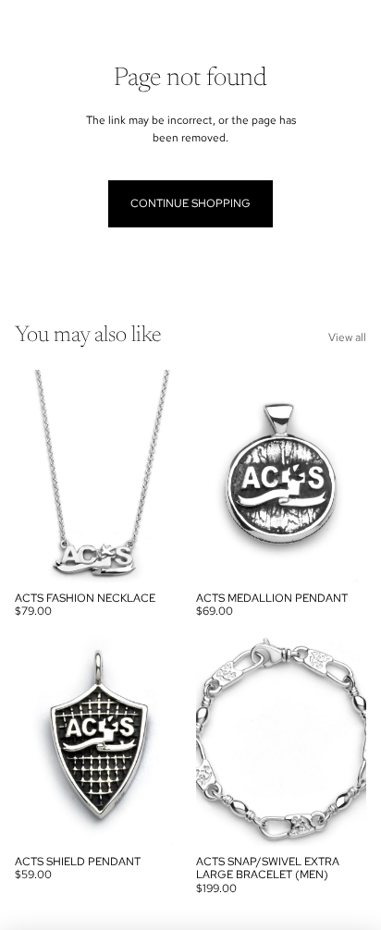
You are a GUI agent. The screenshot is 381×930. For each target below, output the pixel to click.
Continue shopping (190, 203)
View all (347, 337)
